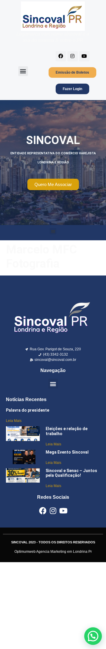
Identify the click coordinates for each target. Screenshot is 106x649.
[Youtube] (84, 56)
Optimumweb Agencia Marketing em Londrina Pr (53, 552)
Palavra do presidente (27, 410)
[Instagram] (72, 56)
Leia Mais (13, 421)
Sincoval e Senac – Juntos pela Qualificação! (71, 473)
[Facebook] (61, 56)
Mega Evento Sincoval (67, 452)
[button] (23, 71)
